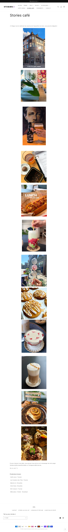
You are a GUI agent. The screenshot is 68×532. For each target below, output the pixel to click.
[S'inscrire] (25, 517)
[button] (26, 5)
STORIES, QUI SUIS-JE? (23, 510)
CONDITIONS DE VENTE (50, 510)
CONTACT (14, 510)
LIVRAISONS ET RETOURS (37, 510)
